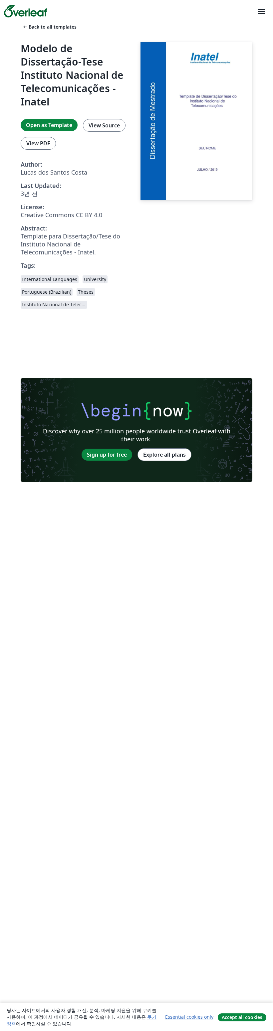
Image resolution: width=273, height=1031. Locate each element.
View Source (104, 125)
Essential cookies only (189, 1017)
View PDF (38, 143)
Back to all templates (49, 27)
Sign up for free (107, 454)
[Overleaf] (25, 11)
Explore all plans (164, 454)
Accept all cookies (242, 1017)
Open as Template (49, 125)
